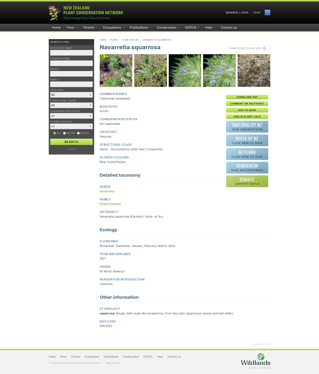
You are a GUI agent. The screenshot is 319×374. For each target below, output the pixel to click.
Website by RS (112, 362)
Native (70, 133)
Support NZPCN (247, 181)
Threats (88, 27)
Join (256, 12)
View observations (247, 126)
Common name (60, 58)
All (58, 133)
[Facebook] (267, 12)
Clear (71, 149)
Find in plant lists (247, 116)
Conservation (166, 27)
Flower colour (60, 121)
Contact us (229, 27)
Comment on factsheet (247, 103)
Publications (139, 27)
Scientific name (61, 48)
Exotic (85, 133)
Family (54, 79)
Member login (237, 12)
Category (57, 90)
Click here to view (247, 140)
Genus (54, 69)
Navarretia (107, 191)
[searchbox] (69, 115)
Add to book (247, 110)
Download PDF (247, 97)
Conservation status (65, 111)
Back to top (261, 344)
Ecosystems (112, 27)
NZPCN (190, 27)
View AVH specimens (247, 167)
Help (208, 27)
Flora (70, 27)
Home (56, 27)
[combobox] (71, 116)
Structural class (63, 100)
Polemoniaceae (110, 204)
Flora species (130, 40)
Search (71, 142)
